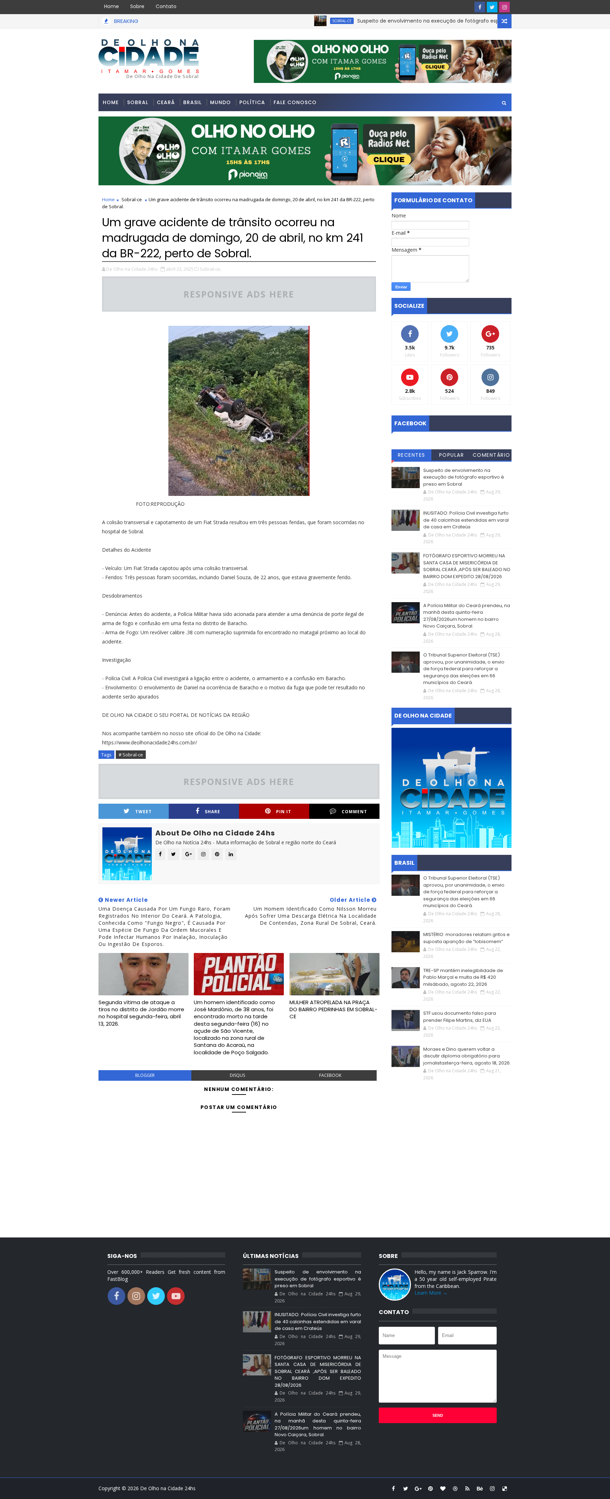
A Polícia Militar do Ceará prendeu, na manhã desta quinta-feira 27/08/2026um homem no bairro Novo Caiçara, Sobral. (466, 616)
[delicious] (504, 1488)
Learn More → (431, 1292)
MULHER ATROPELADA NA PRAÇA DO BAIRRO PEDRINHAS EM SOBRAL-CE (333, 1009)
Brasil (192, 102)
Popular (451, 454)
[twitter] (492, 7)
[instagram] (504, 7)
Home (111, 6)
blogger (145, 1075)
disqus (237, 1075)
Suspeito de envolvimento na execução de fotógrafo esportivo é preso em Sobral (425, 20)
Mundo (220, 102)
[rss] (467, 1488)
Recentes (411, 454)
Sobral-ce (131, 199)
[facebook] (479, 7)
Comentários (491, 456)
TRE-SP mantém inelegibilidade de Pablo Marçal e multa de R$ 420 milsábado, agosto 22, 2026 (463, 977)
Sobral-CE (308, 20)
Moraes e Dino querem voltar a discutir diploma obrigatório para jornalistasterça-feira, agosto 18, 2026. (467, 1056)
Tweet (143, 812)
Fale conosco (295, 102)
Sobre (137, 6)
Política (252, 102)
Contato (166, 6)
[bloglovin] (442, 1488)
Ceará (166, 102)
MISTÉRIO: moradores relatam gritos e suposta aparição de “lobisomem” (466, 938)
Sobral (137, 102)
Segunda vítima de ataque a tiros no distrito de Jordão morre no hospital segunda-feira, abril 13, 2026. (141, 1013)
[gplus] (418, 1488)
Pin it (283, 812)
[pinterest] (430, 1488)
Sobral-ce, (210, 269)
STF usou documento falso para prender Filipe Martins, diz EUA (459, 1017)
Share (212, 812)
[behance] (479, 1488)
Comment (354, 812)
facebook (330, 1075)
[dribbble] (455, 1488)
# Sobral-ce (131, 754)
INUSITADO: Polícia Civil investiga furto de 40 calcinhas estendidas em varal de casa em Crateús (466, 520)
